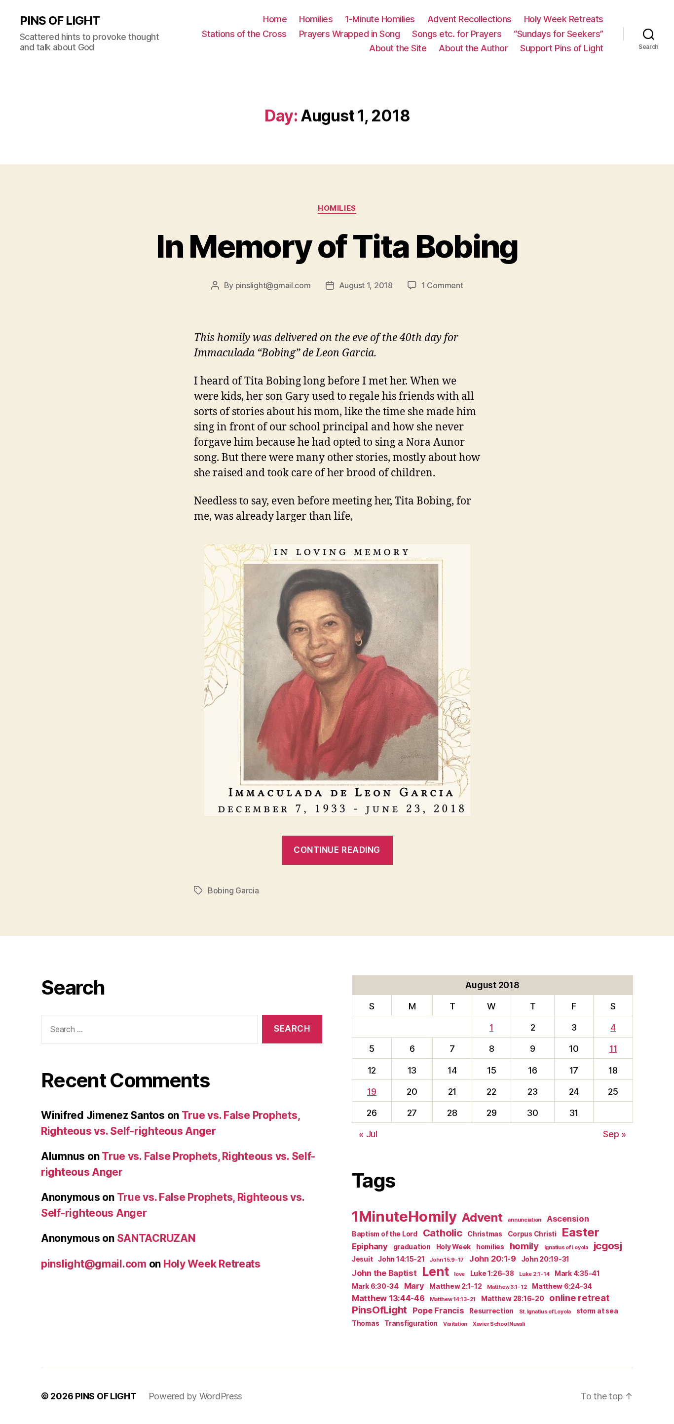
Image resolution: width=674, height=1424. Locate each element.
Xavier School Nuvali (499, 1324)
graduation (412, 1247)
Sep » (614, 1134)
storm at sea (597, 1311)
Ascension (568, 1219)
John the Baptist (384, 1273)
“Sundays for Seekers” (558, 34)
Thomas (365, 1323)
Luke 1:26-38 (492, 1273)
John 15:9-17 (447, 1260)
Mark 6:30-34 (375, 1286)
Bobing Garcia (233, 890)
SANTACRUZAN (156, 1238)
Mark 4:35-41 (577, 1273)
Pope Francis (438, 1310)
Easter (580, 1232)
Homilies (316, 19)
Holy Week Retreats (563, 19)
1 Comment (442, 285)
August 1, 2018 (366, 285)
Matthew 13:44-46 (388, 1298)
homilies (490, 1247)
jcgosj (608, 1245)
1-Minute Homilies (380, 19)
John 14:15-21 (401, 1259)
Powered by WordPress (196, 1396)
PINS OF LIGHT (60, 21)
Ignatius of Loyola (566, 1247)
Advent (482, 1217)
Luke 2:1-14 (534, 1274)
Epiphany (370, 1246)
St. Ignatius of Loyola (545, 1312)
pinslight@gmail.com (273, 285)
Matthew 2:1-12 (455, 1286)
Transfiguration (411, 1323)
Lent (435, 1271)
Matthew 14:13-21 (453, 1299)
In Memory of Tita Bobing (337, 246)
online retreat (579, 1297)
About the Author (473, 48)
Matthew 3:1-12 (506, 1287)
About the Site (397, 48)
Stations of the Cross (244, 34)
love (459, 1274)
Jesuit (362, 1259)
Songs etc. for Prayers (456, 34)
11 (613, 1048)
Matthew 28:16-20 (512, 1299)
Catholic (442, 1233)
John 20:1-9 (492, 1259)
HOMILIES (337, 208)
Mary (414, 1286)
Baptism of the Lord (384, 1234)
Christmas (484, 1234)
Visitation (455, 1324)
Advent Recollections (469, 19)
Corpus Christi (532, 1234)
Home (275, 19)
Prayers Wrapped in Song (349, 34)
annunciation (524, 1220)
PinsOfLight (379, 1310)
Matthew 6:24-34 (562, 1286)
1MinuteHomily (404, 1216)
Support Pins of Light (561, 48)
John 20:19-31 (546, 1259)
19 (371, 1091)
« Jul (368, 1134)
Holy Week (453, 1247)
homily (524, 1245)
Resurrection (491, 1311)
